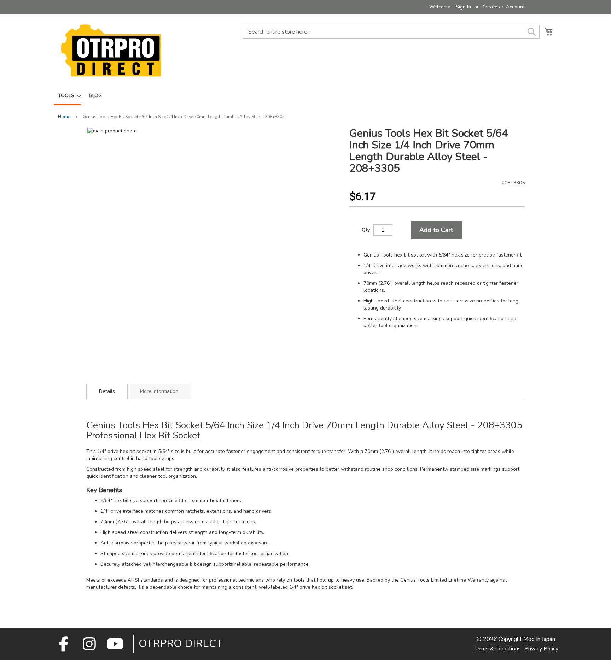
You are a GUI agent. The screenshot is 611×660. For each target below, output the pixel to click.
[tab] (107, 391)
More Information (159, 391)
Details (107, 391)
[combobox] (391, 32)
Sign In (463, 7)
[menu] (305, 96)
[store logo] (111, 50)
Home (64, 116)
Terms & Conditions (497, 649)
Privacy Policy (541, 649)
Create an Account (503, 7)
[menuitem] (67, 96)
